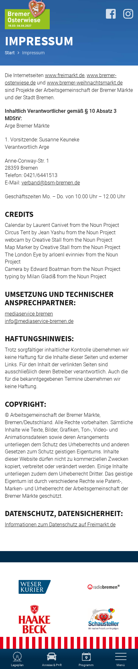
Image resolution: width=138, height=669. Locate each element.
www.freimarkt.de (64, 75)
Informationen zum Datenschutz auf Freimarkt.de (60, 525)
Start (10, 52)
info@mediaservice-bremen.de (39, 321)
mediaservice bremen (29, 314)
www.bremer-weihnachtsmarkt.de (85, 83)
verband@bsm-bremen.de (51, 183)
